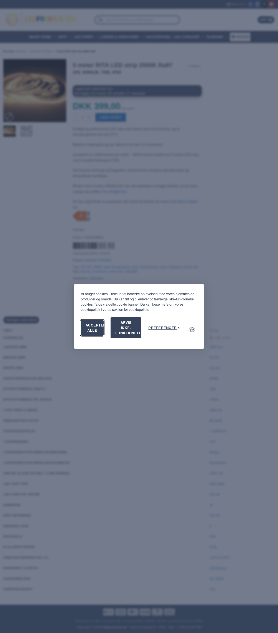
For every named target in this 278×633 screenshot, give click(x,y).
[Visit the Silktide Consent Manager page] (192, 329)
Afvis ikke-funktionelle (128, 327)
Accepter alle (95, 328)
